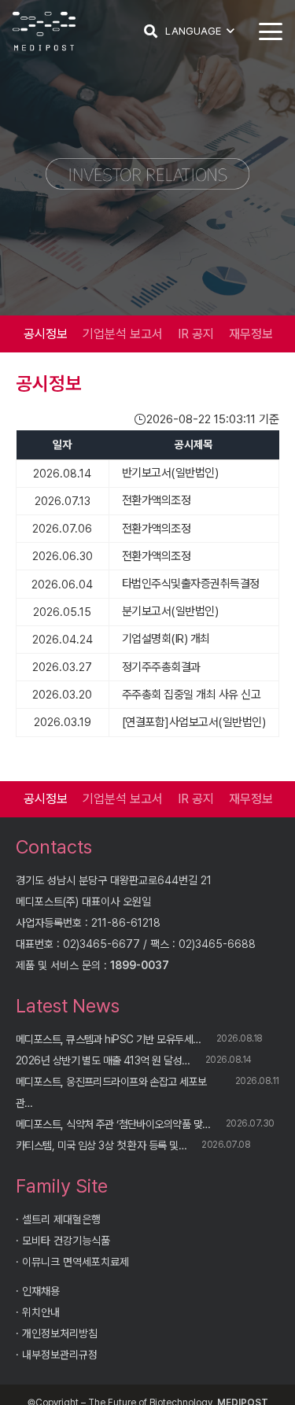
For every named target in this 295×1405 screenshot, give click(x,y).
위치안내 (41, 1312)
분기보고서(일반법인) (170, 611)
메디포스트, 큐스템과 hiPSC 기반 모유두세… (108, 1039)
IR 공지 (196, 333)
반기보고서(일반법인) (170, 473)
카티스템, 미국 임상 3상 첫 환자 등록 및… (101, 1145)
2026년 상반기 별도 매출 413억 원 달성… (103, 1060)
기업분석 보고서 (123, 333)
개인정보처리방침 (60, 1333)
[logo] (44, 31)
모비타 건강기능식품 (66, 1240)
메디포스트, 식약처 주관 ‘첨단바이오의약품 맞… (113, 1124)
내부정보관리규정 (60, 1354)
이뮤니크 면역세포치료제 (75, 1262)
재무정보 (251, 333)
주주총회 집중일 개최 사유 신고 (191, 695)
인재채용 (41, 1291)
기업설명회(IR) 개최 (166, 639)
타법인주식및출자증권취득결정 (191, 584)
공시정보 (46, 333)
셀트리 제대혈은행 (61, 1219)
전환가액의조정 (156, 500)
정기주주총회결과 (161, 667)
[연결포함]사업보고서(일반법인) (194, 722)
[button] (150, 31)
